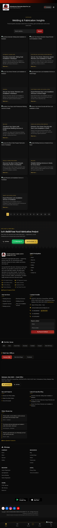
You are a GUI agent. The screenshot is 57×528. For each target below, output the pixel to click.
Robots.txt (4, 490)
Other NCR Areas (48, 345)
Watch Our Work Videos (8, 398)
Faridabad (32, 345)
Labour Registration (6, 470)
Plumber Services (7, 301)
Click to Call (44, 310)
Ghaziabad (25, 345)
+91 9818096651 (35, 313)
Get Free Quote (30, 241)
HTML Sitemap (5, 485)
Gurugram (40, 345)
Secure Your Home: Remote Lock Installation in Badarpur (42, 405)
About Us (33, 260)
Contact (31, 462)
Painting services (6, 306)
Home (32, 257)
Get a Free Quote (7, 400)
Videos (32, 267)
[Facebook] (6, 508)
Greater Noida (17, 345)
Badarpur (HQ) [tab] (6, 357)
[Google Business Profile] (3, 508)
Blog (32, 270)
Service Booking (5, 475)
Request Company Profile (9, 290)
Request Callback (43, 331)
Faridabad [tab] (29, 357)
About (3, 455)
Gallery (32, 265)
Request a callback (35, 320)
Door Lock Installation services (21, 304)
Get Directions (50, 302)
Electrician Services (20, 298)
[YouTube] (18, 508)
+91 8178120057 (35, 316)
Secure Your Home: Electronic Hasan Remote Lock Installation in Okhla (43, 400)
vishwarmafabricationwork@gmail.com (40, 307)
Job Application (5, 472)
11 (41, 214)
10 (37, 214)
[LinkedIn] (14, 508)
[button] (53, 7)
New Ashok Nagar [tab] (19, 357)
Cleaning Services (7, 298)
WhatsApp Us (18, 241)
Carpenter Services (7, 303)
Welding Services (20, 301)
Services (33, 262)
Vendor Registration (6, 477)
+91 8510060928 (35, 310)
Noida (9, 345)
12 (45, 214)
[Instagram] (10, 508)
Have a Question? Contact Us (9, 440)
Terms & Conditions (34, 472)
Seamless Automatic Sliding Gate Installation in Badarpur (41, 396)
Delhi (4, 345)
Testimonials (32, 460)
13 (49, 214)
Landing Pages (33, 455)
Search (40, 31)
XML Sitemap (5, 487)
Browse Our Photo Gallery (9, 395)
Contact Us (33, 272)
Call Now (7, 241)
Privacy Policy (33, 470)
